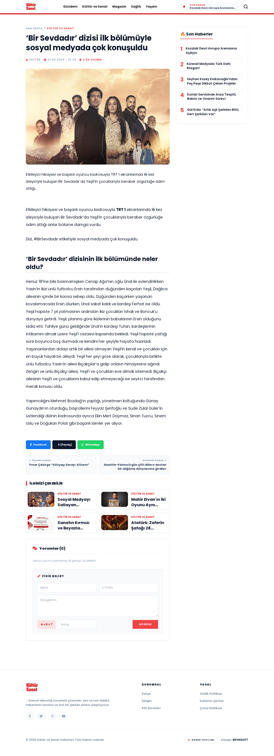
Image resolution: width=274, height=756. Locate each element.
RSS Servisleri (151, 708)
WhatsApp (92, 444)
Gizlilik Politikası (211, 694)
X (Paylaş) (65, 444)
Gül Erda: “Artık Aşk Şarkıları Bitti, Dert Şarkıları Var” (213, 112)
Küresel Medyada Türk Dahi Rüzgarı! (208, 66)
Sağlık (136, 6)
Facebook (40, 444)
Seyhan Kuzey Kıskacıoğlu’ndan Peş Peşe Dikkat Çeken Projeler (212, 81)
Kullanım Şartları (212, 701)
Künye (146, 694)
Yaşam (151, 6)
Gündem (70, 6)
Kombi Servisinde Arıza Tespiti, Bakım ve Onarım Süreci (211, 96)
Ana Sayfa (34, 28)
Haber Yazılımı (203, 739)
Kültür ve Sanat (95, 6)
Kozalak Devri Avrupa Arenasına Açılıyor (211, 50)
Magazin (119, 6)
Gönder (145, 624)
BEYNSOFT (240, 740)
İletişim (147, 701)
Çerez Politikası (211, 708)
